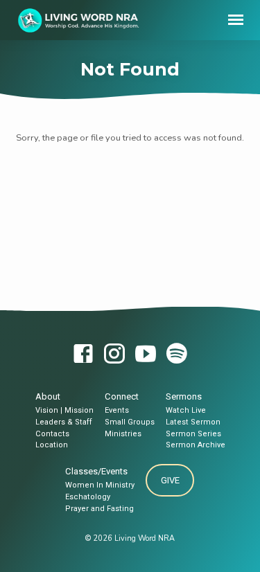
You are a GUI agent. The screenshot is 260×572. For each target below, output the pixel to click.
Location (51, 444)
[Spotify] (176, 355)
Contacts (52, 433)
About (47, 396)
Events (117, 410)
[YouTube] (145, 355)
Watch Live (186, 410)
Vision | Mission (64, 410)
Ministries (123, 433)
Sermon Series (193, 433)
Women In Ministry (100, 485)
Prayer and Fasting (99, 508)
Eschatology (87, 496)
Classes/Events (96, 471)
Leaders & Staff (63, 422)
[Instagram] (114, 355)
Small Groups (130, 422)
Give (170, 480)
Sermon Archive (195, 444)
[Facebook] (83, 355)
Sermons (184, 396)
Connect (122, 396)
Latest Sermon (193, 422)
